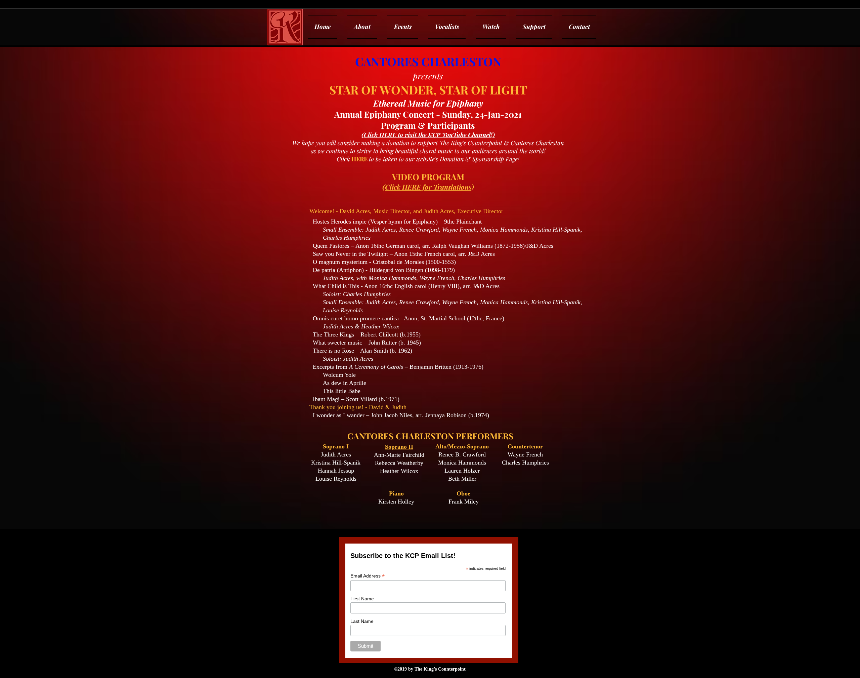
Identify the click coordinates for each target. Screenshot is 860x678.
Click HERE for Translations (428, 186)
